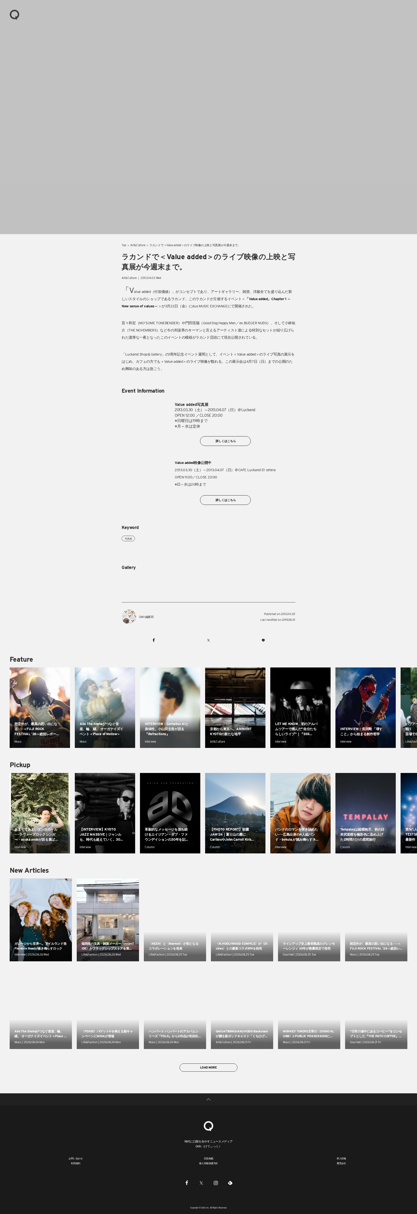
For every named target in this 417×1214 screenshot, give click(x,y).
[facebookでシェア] (154, 640)
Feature (21, 659)
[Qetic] (14, 14)
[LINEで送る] (263, 640)
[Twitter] (201, 1182)
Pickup (20, 765)
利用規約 (75, 1163)
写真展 (128, 538)
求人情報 (341, 1158)
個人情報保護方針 (208, 1163)
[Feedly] (230, 1182)
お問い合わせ (76, 1158)
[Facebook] (187, 1182)
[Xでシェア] (208, 640)
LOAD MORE (208, 1067)
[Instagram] (215, 1182)
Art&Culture (137, 245)
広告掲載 (208, 1158)
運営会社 (341, 1163)
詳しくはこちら (225, 441)
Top (124, 245)
